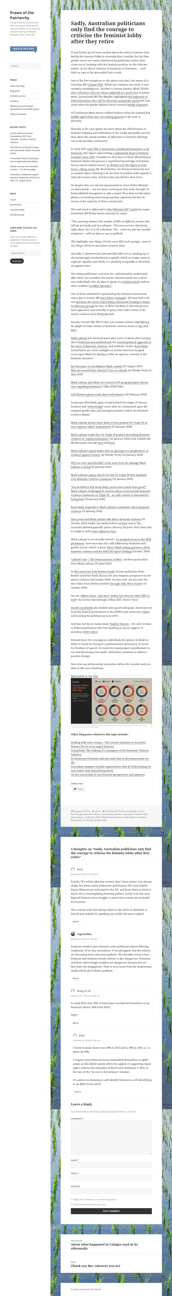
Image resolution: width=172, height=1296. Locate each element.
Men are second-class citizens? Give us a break (99, 370)
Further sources (17, 96)
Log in (13, 199)
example (120, 297)
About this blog (17, 86)
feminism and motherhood (94, 342)
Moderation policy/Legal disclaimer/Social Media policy (24, 108)
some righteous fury (103, 531)
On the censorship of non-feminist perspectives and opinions (108, 774)
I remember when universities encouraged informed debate (24, 160)
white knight (95, 406)
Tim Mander (87, 820)
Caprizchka (84, 934)
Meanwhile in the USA (84, 676)
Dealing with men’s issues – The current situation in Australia (108, 742)
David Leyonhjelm (82, 607)
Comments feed (17, 209)
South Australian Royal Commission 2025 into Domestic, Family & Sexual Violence (23, 138)
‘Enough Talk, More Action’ (126, 583)
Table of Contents (18, 114)
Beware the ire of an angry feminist (92, 746)
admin (97, 811)
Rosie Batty (140, 346)
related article (131, 281)
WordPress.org (17, 214)
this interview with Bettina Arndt (94, 571)
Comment (77, 1118)
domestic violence (91, 814)
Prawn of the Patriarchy (22, 15)
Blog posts (14, 91)
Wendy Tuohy (100, 820)
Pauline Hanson (119, 623)
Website (75, 1186)
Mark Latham (79, 338)
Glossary (14, 101)
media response (137, 104)
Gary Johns (107, 297)
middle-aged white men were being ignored (97, 116)
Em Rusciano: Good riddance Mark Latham (96, 366)
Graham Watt (95, 84)
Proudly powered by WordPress (86, 1289)
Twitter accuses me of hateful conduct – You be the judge (24, 168)
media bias (89, 817)
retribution (141, 817)
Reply (76, 921)
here (100, 442)
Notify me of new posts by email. (90, 1204)
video (145, 611)
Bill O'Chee (120, 811)
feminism (118, 814)
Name (75, 1160)
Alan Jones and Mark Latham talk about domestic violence (106, 519)
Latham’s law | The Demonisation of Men (96, 559)
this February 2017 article (122, 209)
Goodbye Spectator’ (100, 285)
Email (75, 1173)
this (140, 326)
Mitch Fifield (101, 817)
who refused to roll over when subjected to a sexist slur (104, 92)
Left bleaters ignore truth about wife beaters (97, 394)
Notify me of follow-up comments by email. (95, 1199)
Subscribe (17, 261)
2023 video (90, 631)
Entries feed (15, 204)
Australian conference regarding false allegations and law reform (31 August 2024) (25, 177)
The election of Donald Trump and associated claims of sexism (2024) (25, 150)
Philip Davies (129, 817)
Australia (109, 811)
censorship (131, 811)
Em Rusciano (107, 814)
